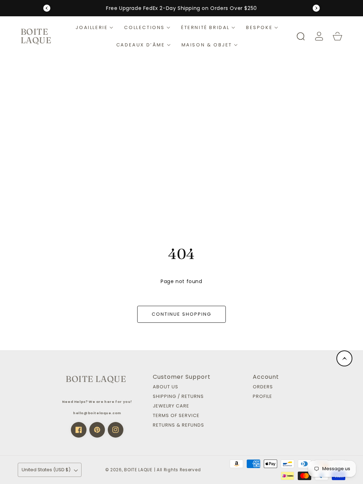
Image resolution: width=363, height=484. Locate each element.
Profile (262, 397)
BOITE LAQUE (138, 470)
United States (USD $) (46, 469)
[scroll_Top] (344, 358)
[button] (94, 27)
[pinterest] (97, 430)
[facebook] (78, 430)
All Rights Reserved (179, 470)
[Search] (300, 36)
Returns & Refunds (178, 425)
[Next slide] (316, 8)
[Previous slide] (46, 8)
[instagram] (115, 430)
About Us (165, 387)
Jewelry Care (171, 406)
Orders (263, 387)
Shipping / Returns (178, 397)
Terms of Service (176, 416)
